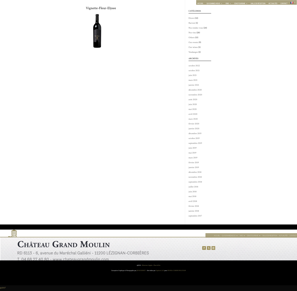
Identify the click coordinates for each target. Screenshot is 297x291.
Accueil (200, 4)
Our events (193, 42)
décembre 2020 (195, 89)
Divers (191, 18)
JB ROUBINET (141, 271)
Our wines (193, 47)
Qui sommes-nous (213, 4)
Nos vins (192, 32)
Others (192, 37)
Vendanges (193, 52)
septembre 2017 (195, 215)
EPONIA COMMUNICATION (177, 271)
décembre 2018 (195, 172)
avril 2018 (193, 201)
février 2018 (194, 206)
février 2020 (194, 123)
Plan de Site (157, 265)
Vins (227, 4)
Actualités (272, 4)
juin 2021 (193, 75)
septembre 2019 (195, 143)
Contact (283, 4)
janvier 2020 (194, 128)
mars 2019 (193, 157)
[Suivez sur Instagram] (213, 248)
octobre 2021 (194, 70)
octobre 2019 (194, 138)
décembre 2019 (195, 133)
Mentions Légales (147, 265)
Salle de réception (258, 4)
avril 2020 (193, 114)
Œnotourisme (239, 4)
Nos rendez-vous (196, 27)
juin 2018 (193, 191)
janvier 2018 (194, 211)
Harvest (192, 23)
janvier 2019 (194, 167)
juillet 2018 (193, 186)
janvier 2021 (194, 85)
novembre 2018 (195, 177)
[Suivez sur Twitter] (209, 248)
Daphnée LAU (159, 271)
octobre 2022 (194, 65)
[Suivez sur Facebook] (204, 248)
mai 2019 (192, 152)
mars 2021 (193, 80)
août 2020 (193, 99)
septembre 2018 (195, 181)
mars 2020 (193, 119)
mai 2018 (192, 196)
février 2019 (194, 162)
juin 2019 (193, 147)
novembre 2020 (195, 94)
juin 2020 (193, 104)
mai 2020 (193, 109)
